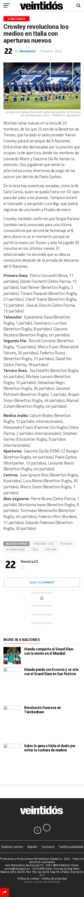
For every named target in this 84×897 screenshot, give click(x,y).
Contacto (48, 846)
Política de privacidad (54, 878)
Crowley (66, 543)
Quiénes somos (12, 846)
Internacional (15, 549)
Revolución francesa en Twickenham (42, 709)
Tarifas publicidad (71, 846)
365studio (54, 882)
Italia (35, 549)
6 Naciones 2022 (43, 543)
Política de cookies (28, 878)
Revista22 (28, 51)
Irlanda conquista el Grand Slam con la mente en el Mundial (48, 651)
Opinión (32, 846)
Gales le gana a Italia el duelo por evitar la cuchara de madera (49, 747)
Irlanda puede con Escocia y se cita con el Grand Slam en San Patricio (51, 671)
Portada (51, 549)
